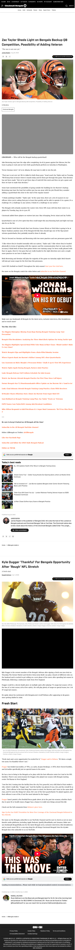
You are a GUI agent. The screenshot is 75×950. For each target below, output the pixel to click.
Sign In (71, 6)
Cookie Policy (31, 931)
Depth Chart (46, 10)
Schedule (29, 10)
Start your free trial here (54, 266)
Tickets (54, 10)
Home (19, 10)
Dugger (4, 767)
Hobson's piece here (34, 807)
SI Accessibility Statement (17, 934)
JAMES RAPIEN (15, 518)
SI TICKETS (24, 2)
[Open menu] (2, 6)
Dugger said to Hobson (49, 759)
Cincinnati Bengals (8, 109)
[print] (13, 536)
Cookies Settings (32, 934)
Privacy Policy (14, 931)
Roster (35, 10)
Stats (40, 10)
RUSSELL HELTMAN (16, 896)
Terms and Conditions (59, 931)
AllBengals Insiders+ (13, 545)
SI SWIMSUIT (15, 2)
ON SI (8, 2)
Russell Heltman (6, 575)
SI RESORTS (32, 2)
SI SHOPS (40, 2)
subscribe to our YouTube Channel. (53, 271)
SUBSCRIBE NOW (58, 2)
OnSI (24, 10)
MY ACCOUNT (48, 2)
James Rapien (6, 53)
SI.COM (3, 2)
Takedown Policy (45, 931)
